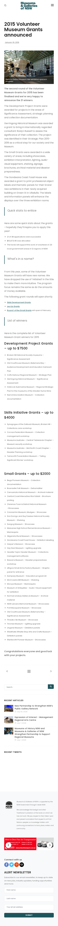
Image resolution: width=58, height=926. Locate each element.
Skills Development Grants (19, 302)
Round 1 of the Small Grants (19, 310)
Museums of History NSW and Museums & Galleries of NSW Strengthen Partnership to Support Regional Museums (32, 732)
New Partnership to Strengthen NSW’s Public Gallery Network (34, 707)
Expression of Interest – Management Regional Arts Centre (34, 718)
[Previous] (8, 845)
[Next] (49, 845)
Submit (29, 915)
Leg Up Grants (13, 306)
